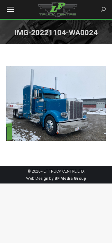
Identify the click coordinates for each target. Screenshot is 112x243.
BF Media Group (70, 178)
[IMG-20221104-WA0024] (56, 103)
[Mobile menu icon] (10, 9)
